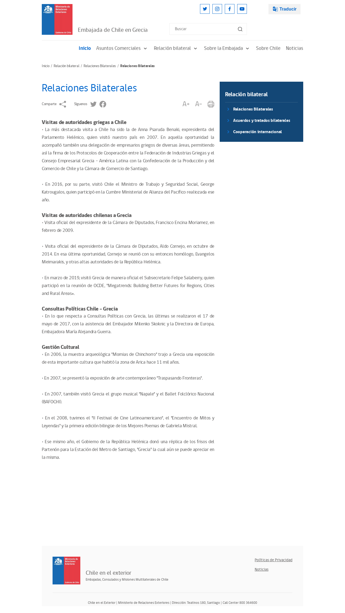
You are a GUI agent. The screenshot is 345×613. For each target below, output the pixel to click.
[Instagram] (217, 9)
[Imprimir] (211, 104)
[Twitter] (205, 9)
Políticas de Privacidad (273, 560)
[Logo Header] (57, 19)
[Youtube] (242, 9)
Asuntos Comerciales (118, 48)
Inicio (85, 48)
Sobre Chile (268, 48)
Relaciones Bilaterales (100, 66)
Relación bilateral (172, 48)
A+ (185, 104)
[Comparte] (62, 104)
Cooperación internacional (257, 132)
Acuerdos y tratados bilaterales (261, 121)
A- (198, 104)
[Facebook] (229, 9)
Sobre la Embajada (223, 48)
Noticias (294, 48)
